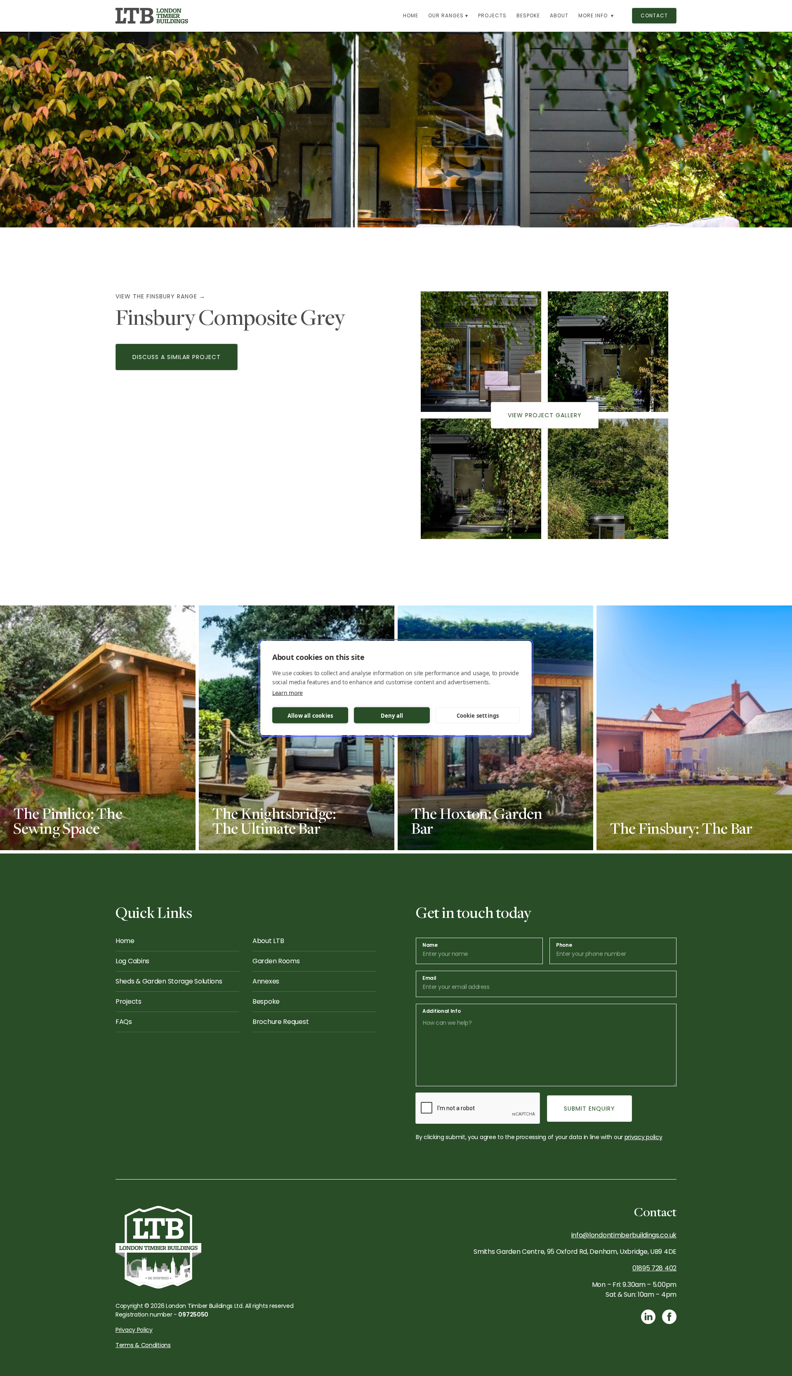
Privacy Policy (134, 1330)
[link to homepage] (152, 16)
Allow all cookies (310, 715)
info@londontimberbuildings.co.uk (623, 1235)
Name (430, 945)
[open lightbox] (481, 351)
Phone (564, 945)
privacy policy (643, 1137)
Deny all (392, 715)
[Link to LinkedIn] (648, 1317)
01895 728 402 (654, 1268)
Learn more (287, 693)
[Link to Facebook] (669, 1317)
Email (429, 978)
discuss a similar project (176, 357)
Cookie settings (478, 715)
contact (654, 15)
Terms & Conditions (143, 1345)
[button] (448, 15)
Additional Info (441, 1011)
